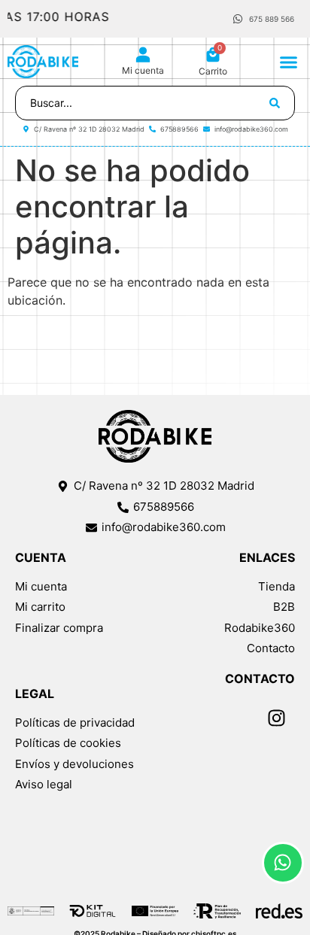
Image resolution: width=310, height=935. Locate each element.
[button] (289, 61)
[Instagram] (276, 718)
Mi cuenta (143, 70)
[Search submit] (274, 103)
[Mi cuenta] (143, 55)
